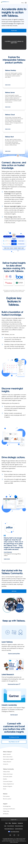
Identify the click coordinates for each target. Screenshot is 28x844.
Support (5, 803)
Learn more (7, 84)
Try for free (14, 30)
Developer (14, 823)
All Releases (5, 813)
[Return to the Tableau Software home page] (6, 2)
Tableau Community (8, 769)
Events (4, 788)
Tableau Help (6, 811)
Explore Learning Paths (14, 653)
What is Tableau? (7, 751)
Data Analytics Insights (8, 759)
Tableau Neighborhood (8, 784)
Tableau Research (7, 761)
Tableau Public (6, 771)
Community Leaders (7, 776)
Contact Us (5, 764)
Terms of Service (10, 825)
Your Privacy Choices (15, 831)
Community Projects (7, 781)
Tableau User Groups (8, 774)
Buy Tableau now (13, 741)
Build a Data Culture (7, 756)
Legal (5, 825)
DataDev (5, 779)
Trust (6, 823)
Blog (10, 823)
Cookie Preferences (19, 828)
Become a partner (7, 798)
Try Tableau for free (14, 737)
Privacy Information (19, 825)
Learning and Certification (9, 808)
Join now (14, 591)
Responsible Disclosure (9, 828)
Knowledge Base (7, 806)
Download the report (13, 684)
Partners (5, 794)
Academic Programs (7, 786)
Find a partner (6, 796)
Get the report (14, 714)
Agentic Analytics (7, 754)
